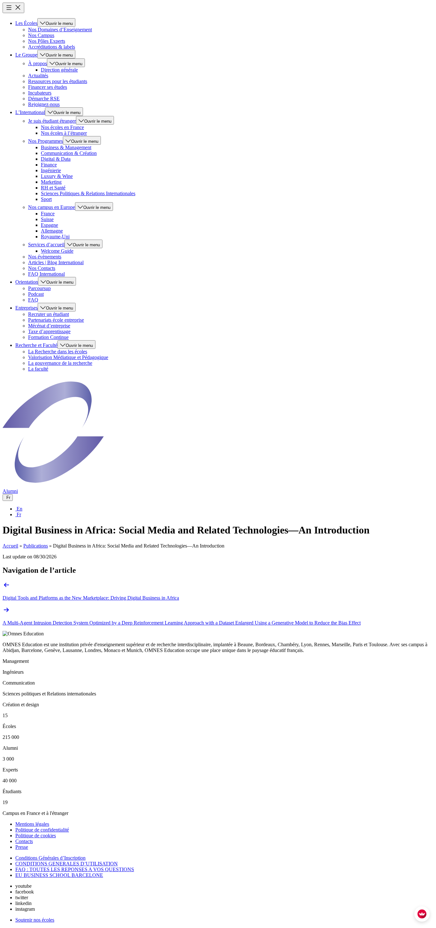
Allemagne (52, 231)
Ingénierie (51, 170)
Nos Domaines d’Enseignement (60, 29)
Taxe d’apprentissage (49, 331)
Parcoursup (39, 288)
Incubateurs (39, 93)
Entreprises (26, 308)
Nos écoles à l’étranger (64, 133)
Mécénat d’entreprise (49, 325)
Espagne (49, 225)
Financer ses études (47, 87)
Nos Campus (41, 35)
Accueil (10, 545)
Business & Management (66, 147)
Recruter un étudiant (48, 314)
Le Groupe (26, 55)
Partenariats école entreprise (56, 320)
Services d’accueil (46, 244)
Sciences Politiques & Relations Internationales (88, 193)
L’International (30, 112)
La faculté (38, 369)
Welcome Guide (57, 251)
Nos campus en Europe (51, 207)
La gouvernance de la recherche (60, 363)
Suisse (47, 219)
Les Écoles (26, 23)
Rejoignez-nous (44, 104)
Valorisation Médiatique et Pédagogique (68, 357)
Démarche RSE (44, 98)
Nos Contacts (41, 268)
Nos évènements (44, 256)
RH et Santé (53, 187)
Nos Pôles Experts (46, 41)
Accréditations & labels (51, 47)
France (48, 213)
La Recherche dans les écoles (57, 351)
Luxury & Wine (57, 176)
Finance (49, 164)
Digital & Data (56, 159)
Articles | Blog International (56, 262)
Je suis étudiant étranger (52, 121)
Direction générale (59, 70)
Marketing (51, 182)
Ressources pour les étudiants (57, 81)
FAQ (33, 300)
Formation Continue (48, 337)
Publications (35, 545)
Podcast (36, 294)
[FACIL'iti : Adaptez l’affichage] (422, 914)
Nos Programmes (45, 141)
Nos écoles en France (62, 127)
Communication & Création (69, 153)
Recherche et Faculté (36, 345)
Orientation (26, 282)
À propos (37, 63)
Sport (46, 199)
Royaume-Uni (55, 236)
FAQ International (46, 274)
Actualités (38, 75)
